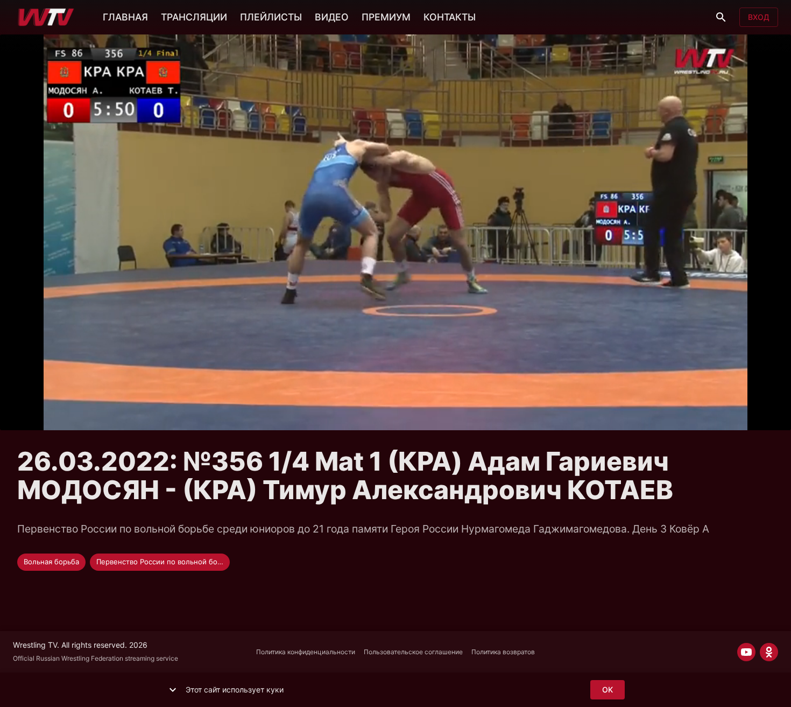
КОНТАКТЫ (449, 17)
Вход (758, 17)
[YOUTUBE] (746, 652)
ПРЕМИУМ (386, 17)
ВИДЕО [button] (332, 17)
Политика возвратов (503, 652)
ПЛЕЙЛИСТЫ (271, 17)
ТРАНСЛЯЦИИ (194, 17)
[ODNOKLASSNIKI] (769, 652)
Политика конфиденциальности (305, 652)
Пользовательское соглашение (413, 652)
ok (607, 689)
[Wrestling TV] (46, 17)
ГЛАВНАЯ (125, 17)
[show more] (173, 690)
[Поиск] (721, 17)
